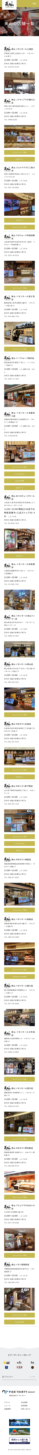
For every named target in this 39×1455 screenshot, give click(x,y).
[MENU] (34, 3)
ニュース (7, 1406)
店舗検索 (7, 1409)
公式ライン (19, 159)
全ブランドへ (7, 1376)
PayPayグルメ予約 (19, 976)
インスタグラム (19, 474)
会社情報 (24, 1402)
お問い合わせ (25, 1409)
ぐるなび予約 (19, 481)
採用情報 (24, 1406)
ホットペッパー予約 (20, 152)
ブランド (7, 1402)
